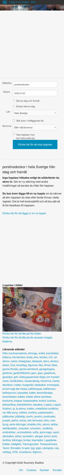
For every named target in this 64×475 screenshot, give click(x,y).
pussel (6, 420)
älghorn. (37, 452)
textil (54, 436)
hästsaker (40, 385)
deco (46, 361)
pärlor (14, 420)
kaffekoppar (35, 389)
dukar (5, 365)
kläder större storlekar (38, 396)
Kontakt (57, 470)
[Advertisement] (32, 43)
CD (51, 357)
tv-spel (26, 448)
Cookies (31, 470)
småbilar (48, 428)
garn (33, 373)
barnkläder (52, 353)
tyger (38, 448)
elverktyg (21, 365)
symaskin (27, 436)
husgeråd (27, 385)
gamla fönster (10, 369)
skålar (54, 424)
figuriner (32, 365)
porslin (38, 416)
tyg (32, 448)
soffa (35, 432)
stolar (18, 436)
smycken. (35, 428)
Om (21, 470)
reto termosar (34, 420)
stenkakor (8, 436)
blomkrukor (18, 357)
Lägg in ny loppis (19, 2)
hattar (17, 385)
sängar (39, 436)
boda (29, 357)
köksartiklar (9, 404)
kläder (21, 396)
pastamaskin (45, 412)
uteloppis (48, 448)
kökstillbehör (24, 404)
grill (16, 377)
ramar (22, 420)
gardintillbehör (21, 373)
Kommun (6, 126)
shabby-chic (34, 424)
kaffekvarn (49, 389)
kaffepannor (9, 393)
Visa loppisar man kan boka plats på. (25, 136)
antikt (42, 353)
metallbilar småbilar (46, 408)
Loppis (48, 404)
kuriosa (51, 400)
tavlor (47, 436)
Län (8, 111)
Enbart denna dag (25, 106)
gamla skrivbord (28, 369)
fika (41, 365)
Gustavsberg (31, 381)
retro (46, 420)
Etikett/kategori (6, 83)
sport (56, 432)
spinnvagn (46, 432)
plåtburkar (8, 416)
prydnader (49, 416)
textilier (6, 440)
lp (14, 408)
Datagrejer (25, 361)
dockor (54, 361)
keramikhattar (44, 393)
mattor (30, 408)
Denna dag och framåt (28, 100)
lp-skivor (21, 408)
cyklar (14, 361)
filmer (47, 365)
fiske (54, 365)
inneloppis (53, 385)
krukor (42, 400)
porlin (29, 416)
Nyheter (44, 470)
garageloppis (46, 369)
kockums (7, 400)
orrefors (32, 412)
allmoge (32, 353)
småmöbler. (9, 432)
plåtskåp (20, 416)
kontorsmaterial (18, 353)
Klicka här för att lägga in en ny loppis (24, 213)
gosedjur (7, 377)
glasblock (49, 373)
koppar (18, 400)
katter (32, 393)
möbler (23, 412)
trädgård (16, 444)
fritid (4, 353)
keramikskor (9, 396)
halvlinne (46, 381)
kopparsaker (30, 400)
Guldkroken (16, 381)
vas (56, 448)
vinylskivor (25, 452)
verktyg (6, 452)
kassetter (23, 393)
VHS (15, 452)
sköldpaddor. (9, 428)
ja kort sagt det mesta (14, 389)
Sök (33, 2)
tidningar (17, 440)
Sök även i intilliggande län (30, 120)
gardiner (7, 373)
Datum (6, 91)
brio (36, 357)
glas (40, 373)
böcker (43, 357)
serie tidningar (18, 424)
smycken (24, 428)
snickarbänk (24, 432)
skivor (46, 424)
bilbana (6, 357)
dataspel (37, 361)
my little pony (10, 412)
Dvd (12, 365)
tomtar (26, 440)
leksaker (38, 404)
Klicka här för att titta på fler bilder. (22, 333)
